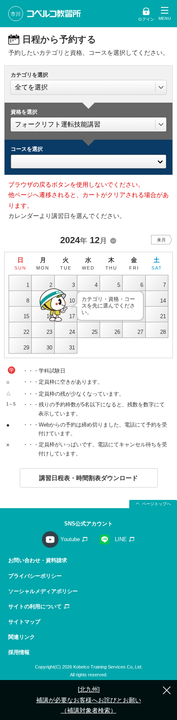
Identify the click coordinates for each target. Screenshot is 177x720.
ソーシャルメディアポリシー (43, 591)
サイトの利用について (35, 606)
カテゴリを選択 (29, 75)
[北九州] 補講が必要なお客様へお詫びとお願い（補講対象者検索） (88, 700)
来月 (161, 239)
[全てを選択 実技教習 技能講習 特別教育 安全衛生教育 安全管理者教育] (88, 87)
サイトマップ (24, 622)
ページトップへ (156, 504)
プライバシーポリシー (35, 576)
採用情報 (19, 652)
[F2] (88, 168)
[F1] (88, 159)
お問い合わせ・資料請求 (37, 560)
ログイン (146, 19)
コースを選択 (27, 149)
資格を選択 (24, 112)
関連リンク (21, 637)
